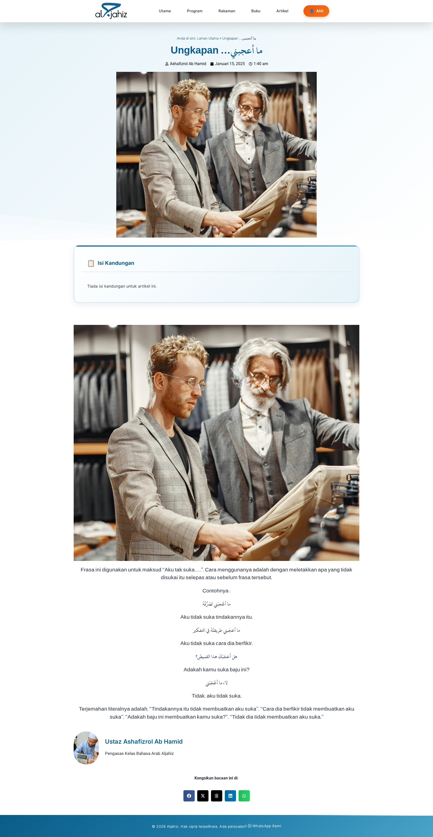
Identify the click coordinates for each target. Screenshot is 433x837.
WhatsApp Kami (267, 826)
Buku (255, 11)
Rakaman (227, 11)
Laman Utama (208, 38)
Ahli (316, 11)
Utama (165, 11)
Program (194, 11)
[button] (189, 795)
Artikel (282, 11)
